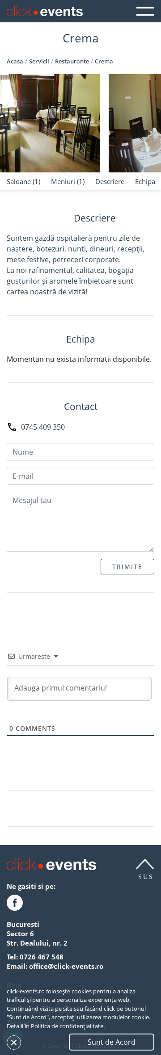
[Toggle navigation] (145, 11)
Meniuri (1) (68, 181)
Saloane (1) (23, 181)
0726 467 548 (42, 956)
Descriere (109, 181)
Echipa (145, 181)
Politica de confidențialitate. (68, 1026)
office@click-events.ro (66, 966)
